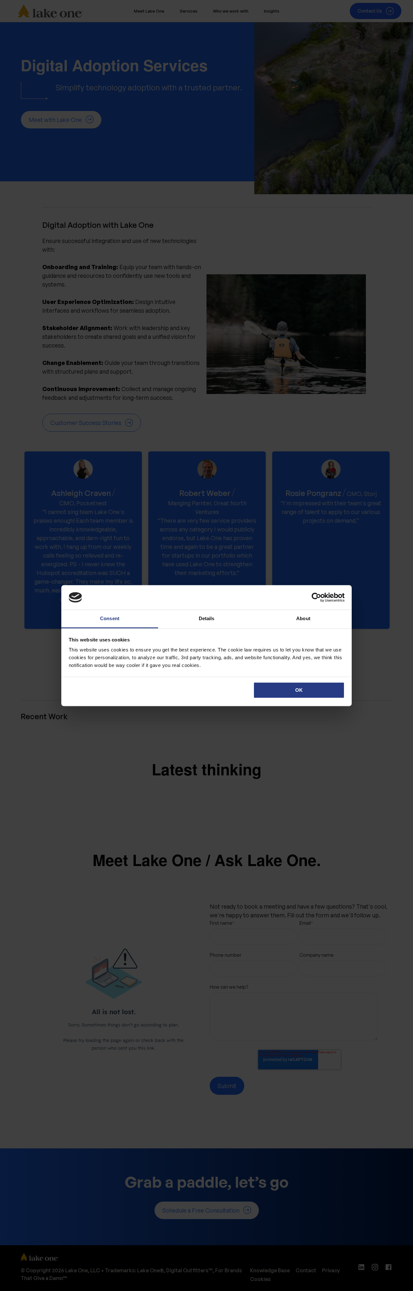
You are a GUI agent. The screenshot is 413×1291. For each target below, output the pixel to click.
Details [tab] (207, 618)
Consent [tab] (109, 618)
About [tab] (303, 618)
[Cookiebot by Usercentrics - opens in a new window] (316, 597)
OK (299, 690)
